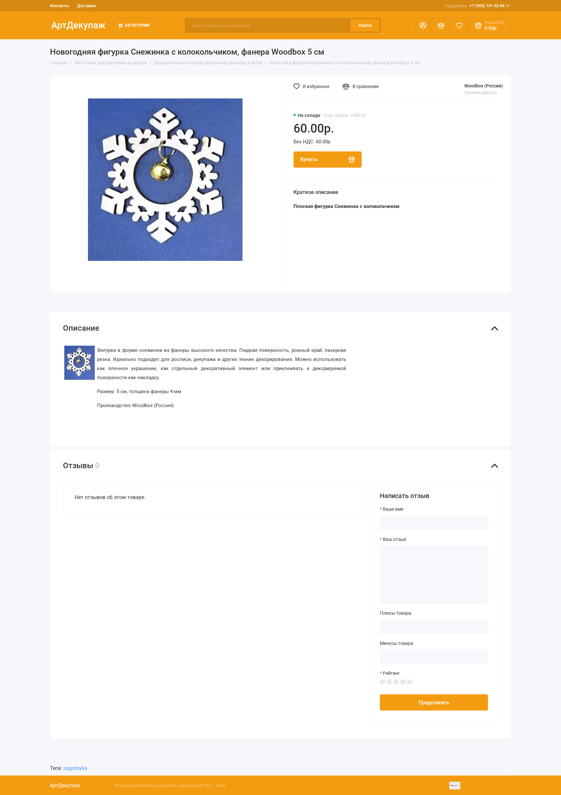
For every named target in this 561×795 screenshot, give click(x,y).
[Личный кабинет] (423, 25)
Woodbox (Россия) (483, 85)
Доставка (86, 5)
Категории (137, 25)
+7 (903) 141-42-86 (474, 5)
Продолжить (433, 702)
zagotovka (75, 768)
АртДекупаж (78, 25)
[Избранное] (459, 25)
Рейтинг (391, 673)
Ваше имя (393, 509)
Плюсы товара (395, 613)
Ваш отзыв (394, 539)
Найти (365, 25)
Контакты (59, 5)
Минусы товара (396, 643)
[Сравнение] (441, 25)
